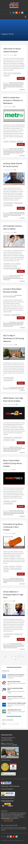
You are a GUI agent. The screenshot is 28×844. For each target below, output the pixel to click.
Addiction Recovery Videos (7, 817)
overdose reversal (8, 380)
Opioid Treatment (18, 278)
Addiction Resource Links (6, 815)
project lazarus (19, 324)
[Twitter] (22, 13)
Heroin (10, 84)
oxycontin (7, 75)
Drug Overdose (20, 322)
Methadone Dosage (5, 814)
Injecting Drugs (8, 266)
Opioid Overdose (14, 215)
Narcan (13, 151)
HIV (13, 263)
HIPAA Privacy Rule (14, 786)
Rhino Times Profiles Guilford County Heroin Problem (12, 463)
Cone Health (7, 263)
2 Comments (22, 327)
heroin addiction (8, 437)
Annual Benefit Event (10, 818)
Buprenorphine (20, 148)
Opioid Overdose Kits (21, 813)
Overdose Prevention (11, 86)
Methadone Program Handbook (18, 814)
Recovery (22, 646)
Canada (6, 141)
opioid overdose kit (8, 503)
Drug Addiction (17, 447)
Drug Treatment (6, 150)
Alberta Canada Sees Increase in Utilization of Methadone (12, 100)
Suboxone (8, 154)
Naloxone (10, 151)
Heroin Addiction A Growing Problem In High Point (13, 595)
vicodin (6, 571)
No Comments (22, 89)
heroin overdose (17, 73)
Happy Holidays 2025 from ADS (14, 709)
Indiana (18, 263)
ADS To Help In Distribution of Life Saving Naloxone (13, 338)
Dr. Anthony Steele (8, 203)
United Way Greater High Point (7, 798)
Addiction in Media (17, 82)
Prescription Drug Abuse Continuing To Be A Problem (13, 527)
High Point (7, 636)
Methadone (10, 85)
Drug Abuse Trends (20, 212)
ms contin (12, 566)
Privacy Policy (4, 786)
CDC (5, 73)
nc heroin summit (8, 205)
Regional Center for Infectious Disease (12, 268)
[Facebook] (14, 13)
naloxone (20, 141)
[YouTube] (19, 13)
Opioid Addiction (16, 85)
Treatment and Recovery (8, 326)
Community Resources (18, 815)
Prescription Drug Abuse (8, 451)
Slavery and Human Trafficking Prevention (16, 703)
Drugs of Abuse (4, 813)
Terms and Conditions (7, 789)
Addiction (11, 82)
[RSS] (16, 13)
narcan (14, 501)
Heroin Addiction (15, 84)
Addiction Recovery (13, 322)
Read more (20, 78)
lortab (6, 566)
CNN (10, 73)
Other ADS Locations (5, 760)
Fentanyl (11, 150)
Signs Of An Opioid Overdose (13, 681)
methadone (13, 141)
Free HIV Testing (12, 813)
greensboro (7, 501)
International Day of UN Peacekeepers (15, 674)
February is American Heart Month (14, 696)
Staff (15, 55)
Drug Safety (5, 323)
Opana (15, 266)
